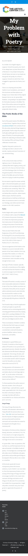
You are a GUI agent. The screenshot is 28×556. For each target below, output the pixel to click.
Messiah (23, 215)
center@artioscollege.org (7, 528)
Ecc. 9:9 (9, 414)
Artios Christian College (10, 542)
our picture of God (7, 126)
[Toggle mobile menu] (25, 14)
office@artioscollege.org (17, 545)
